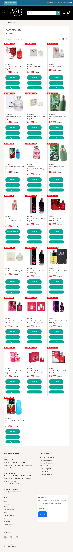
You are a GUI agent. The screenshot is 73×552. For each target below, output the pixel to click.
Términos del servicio (46, 463)
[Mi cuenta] (64, 13)
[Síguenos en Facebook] (5, 537)
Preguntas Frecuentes (47, 474)
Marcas (6, 518)
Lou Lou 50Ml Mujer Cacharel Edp (14, 422)
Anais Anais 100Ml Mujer (57, 67)
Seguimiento (8, 524)
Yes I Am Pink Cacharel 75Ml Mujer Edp (36, 220)
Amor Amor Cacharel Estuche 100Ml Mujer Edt (35, 372)
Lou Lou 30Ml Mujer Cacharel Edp (14, 168)
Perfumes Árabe (9, 509)
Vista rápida (12, 83)
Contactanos (44, 471)
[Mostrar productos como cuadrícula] (63, 39)
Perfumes (7, 504)
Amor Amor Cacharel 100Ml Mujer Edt (14, 68)
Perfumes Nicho (9, 515)
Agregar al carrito (12, 231)
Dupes (6, 512)
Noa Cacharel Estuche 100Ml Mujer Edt (36, 117)
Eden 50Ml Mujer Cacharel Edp (57, 168)
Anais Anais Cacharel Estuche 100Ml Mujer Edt (35, 322)
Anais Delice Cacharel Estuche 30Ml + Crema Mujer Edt (14, 221)
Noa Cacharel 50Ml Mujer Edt (14, 271)
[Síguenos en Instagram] (11, 537)
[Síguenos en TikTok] (17, 537)
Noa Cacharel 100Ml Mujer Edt (35, 68)
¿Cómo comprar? (45, 469)
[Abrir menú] (4, 12)
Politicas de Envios (46, 460)
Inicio (5, 23)
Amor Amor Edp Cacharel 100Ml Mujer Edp (57, 220)
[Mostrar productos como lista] (66, 39)
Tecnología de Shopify (10, 546)
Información (7, 521)
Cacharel (8, 64)
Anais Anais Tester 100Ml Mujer (13, 117)
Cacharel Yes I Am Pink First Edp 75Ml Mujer (36, 272)
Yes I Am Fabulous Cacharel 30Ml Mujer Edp (58, 322)
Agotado (12, 77)
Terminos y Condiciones (47, 457)
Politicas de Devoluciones (48, 466)
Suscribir (43, 514)
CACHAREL (11, 23)
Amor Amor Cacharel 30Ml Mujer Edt (57, 372)
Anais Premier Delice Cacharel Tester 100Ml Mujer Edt (36, 169)
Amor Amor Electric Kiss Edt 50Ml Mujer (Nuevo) (14, 322)
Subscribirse (12, 2)
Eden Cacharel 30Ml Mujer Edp (57, 117)
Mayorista (7, 507)
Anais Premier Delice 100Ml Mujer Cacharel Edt (13, 372)
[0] (68, 13)
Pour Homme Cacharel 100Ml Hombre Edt (58, 272)
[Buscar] (58, 13)
